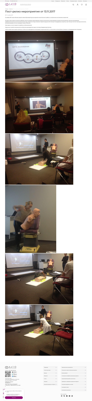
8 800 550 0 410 (14, 1)
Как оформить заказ (65, 387)
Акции (52, 1)
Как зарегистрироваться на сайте (67, 384)
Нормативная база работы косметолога (68, 378)
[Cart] (86, 4)
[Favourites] (82, 4)
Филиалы (85, 1)
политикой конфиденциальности (12, 395)
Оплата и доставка (47, 370)
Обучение (63, 1)
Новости (11, 8)
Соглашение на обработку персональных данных (70, 375)
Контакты (80, 1)
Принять (14, 397)
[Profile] (77, 4)
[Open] (58, 195)
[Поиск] (73, 4)
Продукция (57, 1)
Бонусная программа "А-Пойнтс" (49, 384)
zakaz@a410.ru (8, 382)
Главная (6, 8)
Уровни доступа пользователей (67, 367)
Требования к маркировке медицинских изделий (70, 381)
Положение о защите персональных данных (69, 370)
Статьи (67, 1)
